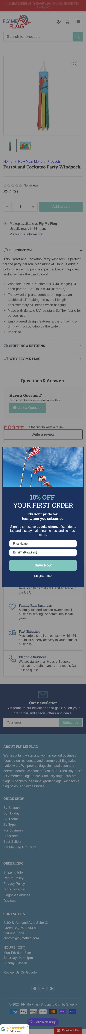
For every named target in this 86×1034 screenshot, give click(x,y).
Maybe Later (43, 576)
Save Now (43, 565)
